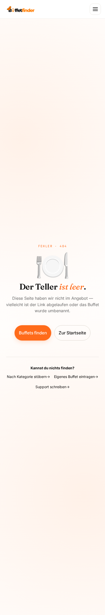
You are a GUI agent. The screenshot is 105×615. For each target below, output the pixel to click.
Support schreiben (50, 387)
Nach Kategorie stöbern (27, 376)
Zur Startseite (72, 332)
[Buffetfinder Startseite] (20, 9)
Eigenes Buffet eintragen (74, 376)
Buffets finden (33, 332)
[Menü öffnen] (95, 9)
